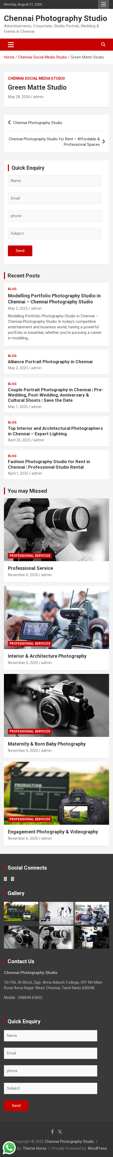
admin (38, 97)
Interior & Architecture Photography (47, 656)
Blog (12, 289)
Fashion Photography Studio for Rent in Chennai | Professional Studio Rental (49, 464)
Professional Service (30, 568)
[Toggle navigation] (11, 45)
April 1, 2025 (18, 473)
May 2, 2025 (18, 308)
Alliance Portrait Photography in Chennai (50, 361)
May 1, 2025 (18, 407)
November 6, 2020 (23, 575)
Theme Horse (35, 1148)
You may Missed (27, 491)
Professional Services (29, 556)
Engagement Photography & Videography (53, 831)
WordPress (97, 1148)
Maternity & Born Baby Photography (47, 744)
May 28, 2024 (19, 97)
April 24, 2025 (19, 440)
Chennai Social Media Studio (36, 78)
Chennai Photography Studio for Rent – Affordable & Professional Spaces (54, 142)
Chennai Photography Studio (55, 18)
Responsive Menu (103, 4)
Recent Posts (24, 275)
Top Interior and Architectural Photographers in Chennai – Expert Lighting (55, 431)
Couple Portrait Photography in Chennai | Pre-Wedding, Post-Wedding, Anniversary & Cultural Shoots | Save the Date (55, 395)
